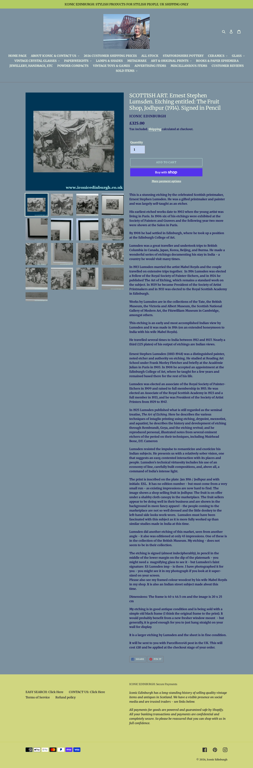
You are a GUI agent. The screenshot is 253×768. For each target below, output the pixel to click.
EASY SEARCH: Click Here (44, 692)
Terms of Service (38, 697)
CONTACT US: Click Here (87, 692)
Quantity (136, 142)
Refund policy (65, 697)
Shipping (155, 129)
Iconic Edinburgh (217, 759)
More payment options (166, 181)
